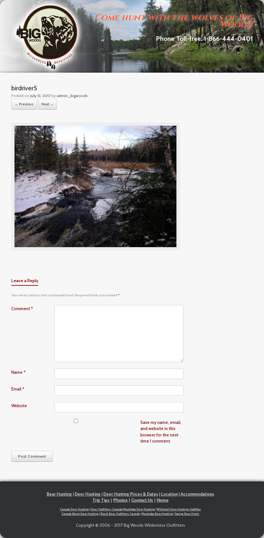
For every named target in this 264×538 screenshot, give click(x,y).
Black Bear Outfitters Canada (120, 514)
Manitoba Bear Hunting (157, 514)
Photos (120, 500)
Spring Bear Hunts (187, 514)
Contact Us (142, 500)
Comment (22, 308)
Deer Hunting (87, 494)
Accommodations (197, 494)
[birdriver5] (95, 249)
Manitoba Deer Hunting (139, 509)
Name (18, 372)
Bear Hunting (59, 494)
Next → (47, 104)
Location (169, 494)
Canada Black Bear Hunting (80, 514)
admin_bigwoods (72, 95)
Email (17, 388)
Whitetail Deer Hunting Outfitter (179, 509)
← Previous (24, 104)
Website (19, 405)
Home (162, 500)
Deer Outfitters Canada (106, 509)
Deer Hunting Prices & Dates (130, 494)
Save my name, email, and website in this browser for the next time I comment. (160, 432)
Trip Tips (100, 500)
